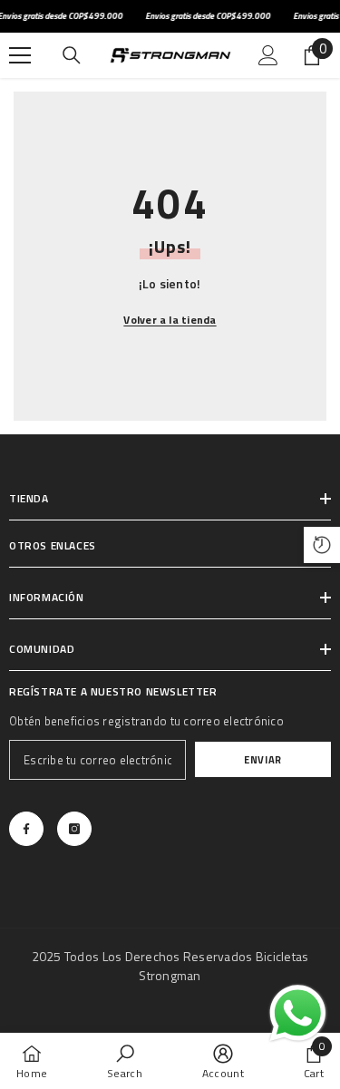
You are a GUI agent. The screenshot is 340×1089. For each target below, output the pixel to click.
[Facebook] (26, 829)
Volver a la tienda (169, 319)
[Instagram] (74, 829)
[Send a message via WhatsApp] (298, 1013)
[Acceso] (268, 55)
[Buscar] (72, 55)
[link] (124, 1060)
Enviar (262, 759)
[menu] (20, 55)
